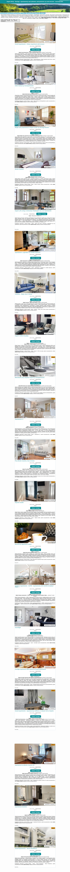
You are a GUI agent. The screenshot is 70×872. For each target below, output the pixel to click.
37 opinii (39, 427)
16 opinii (49, 719)
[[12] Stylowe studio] (35, 491)
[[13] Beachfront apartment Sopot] (35, 533)
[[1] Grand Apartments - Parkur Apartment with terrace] (35, 33)
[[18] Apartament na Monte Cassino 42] (35, 754)
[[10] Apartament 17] (35, 408)
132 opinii (46, 385)
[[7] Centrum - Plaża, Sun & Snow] (35, 283)
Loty (23, 13)
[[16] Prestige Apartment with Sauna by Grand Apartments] (35, 658)
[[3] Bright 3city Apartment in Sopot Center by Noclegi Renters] (35, 116)
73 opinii (42, 552)
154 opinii (39, 177)
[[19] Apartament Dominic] (35, 795)
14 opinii (45, 260)
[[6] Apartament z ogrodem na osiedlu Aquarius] (35, 241)
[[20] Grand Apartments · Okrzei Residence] (35, 837)
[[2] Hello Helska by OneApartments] (35, 74)
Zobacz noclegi (36, 49)
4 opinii (43, 469)
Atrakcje (36, 13)
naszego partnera (40, 60)
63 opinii (41, 344)
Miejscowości (17, 13)
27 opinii (46, 52)
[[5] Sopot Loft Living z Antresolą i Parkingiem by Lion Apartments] (35, 199)
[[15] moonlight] (35, 616)
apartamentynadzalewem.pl (64, 0)
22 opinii (46, 677)
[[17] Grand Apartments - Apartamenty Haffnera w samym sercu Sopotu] (35, 699)
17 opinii (52, 595)
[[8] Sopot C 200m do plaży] (35, 324)
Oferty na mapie (10, 13)
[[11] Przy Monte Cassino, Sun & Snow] (35, 449)
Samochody (30, 13)
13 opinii (47, 135)
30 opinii (42, 94)
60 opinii (42, 302)
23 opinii (43, 773)
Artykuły (42, 13)
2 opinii (39, 510)
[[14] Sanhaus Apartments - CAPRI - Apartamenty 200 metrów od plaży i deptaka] (35, 574)
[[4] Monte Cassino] (35, 158)
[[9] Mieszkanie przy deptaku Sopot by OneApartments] (35, 366)
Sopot (53, 23)
